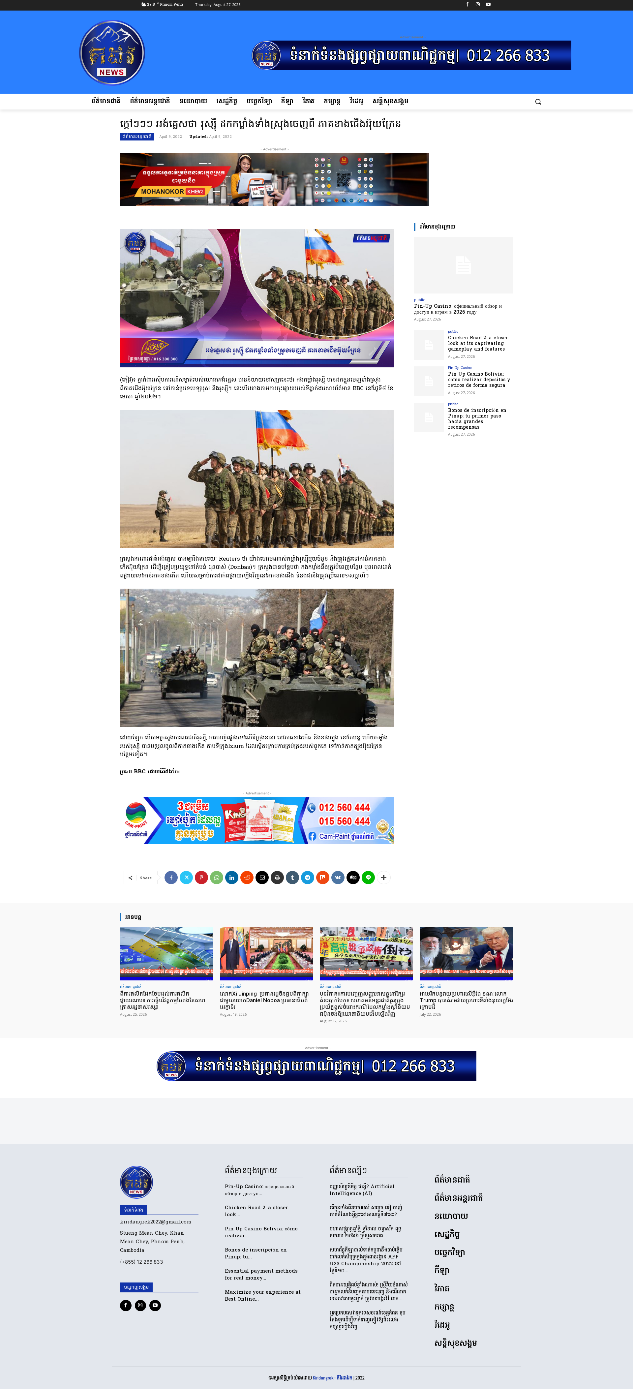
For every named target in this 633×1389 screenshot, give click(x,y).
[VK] (338, 877)
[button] (538, 101)
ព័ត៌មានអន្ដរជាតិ (137, 137)
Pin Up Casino (460, 368)
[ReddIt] (247, 877)
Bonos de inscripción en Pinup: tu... (256, 1254)
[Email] (262, 877)
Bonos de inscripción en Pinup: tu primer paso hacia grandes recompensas (477, 419)
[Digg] (353, 877)
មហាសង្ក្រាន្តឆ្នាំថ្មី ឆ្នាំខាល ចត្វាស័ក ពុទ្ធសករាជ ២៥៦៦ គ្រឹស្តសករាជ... (365, 1232)
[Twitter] (186, 877)
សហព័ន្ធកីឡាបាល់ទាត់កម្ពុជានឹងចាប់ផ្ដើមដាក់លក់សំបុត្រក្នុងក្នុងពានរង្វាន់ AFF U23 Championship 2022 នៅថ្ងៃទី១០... (366, 1261)
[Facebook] (467, 5)
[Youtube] (488, 5)
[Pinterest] (201, 877)
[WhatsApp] (216, 877)
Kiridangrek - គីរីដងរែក (332, 1378)
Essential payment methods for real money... (261, 1275)
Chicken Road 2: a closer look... (256, 1211)
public (419, 299)
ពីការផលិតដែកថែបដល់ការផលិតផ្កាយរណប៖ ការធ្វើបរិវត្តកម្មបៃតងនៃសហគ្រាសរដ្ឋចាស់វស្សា (162, 1000)
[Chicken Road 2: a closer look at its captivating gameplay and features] (429, 345)
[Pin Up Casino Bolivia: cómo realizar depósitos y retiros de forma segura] (429, 381)
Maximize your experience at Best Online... (263, 1296)
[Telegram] (307, 877)
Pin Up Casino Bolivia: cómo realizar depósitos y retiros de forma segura (479, 380)
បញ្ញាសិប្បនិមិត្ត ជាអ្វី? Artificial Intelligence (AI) (362, 1190)
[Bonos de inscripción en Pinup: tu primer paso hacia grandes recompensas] (429, 417)
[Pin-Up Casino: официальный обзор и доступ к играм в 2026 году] (463, 265)
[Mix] (322, 877)
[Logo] (134, 53)
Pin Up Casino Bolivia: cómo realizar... (261, 1232)
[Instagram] (477, 5)
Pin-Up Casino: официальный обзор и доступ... (259, 1190)
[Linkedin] (231, 877)
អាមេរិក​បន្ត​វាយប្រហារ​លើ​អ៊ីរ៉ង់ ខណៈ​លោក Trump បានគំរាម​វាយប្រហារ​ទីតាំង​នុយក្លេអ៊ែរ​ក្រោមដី (466, 1000)
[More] (384, 877)
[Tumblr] (292, 877)
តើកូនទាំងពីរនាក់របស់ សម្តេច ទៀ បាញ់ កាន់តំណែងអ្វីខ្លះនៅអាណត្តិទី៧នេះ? (366, 1211)
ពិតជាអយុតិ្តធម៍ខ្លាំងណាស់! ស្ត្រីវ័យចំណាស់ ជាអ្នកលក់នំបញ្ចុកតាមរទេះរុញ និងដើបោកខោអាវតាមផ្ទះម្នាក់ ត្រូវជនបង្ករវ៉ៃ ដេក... (369, 1292)
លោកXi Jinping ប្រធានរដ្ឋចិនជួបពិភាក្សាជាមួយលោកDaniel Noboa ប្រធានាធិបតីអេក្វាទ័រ (264, 1000)
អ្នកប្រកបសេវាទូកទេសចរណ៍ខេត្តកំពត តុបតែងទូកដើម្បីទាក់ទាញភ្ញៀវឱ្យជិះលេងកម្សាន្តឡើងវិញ (368, 1320)
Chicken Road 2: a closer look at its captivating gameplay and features (478, 344)
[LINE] (368, 877)
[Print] (277, 877)
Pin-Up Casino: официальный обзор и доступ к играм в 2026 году (458, 309)
